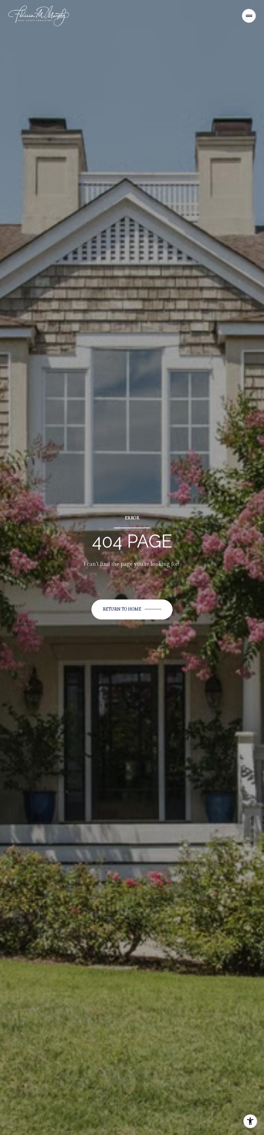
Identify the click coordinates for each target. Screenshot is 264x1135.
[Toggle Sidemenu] (249, 16)
